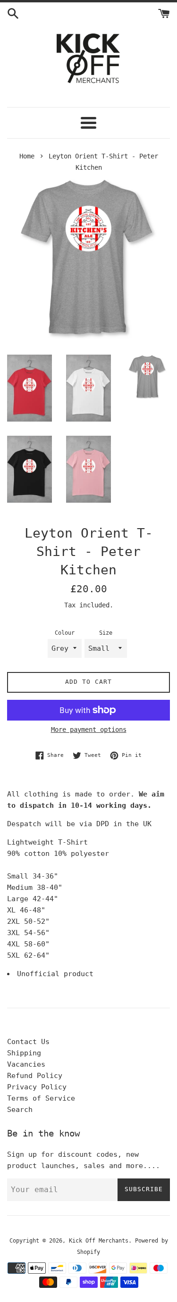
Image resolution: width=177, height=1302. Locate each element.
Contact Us (28, 1041)
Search (20, 1109)
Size (105, 633)
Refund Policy (34, 1075)
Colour (65, 633)
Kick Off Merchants (98, 1240)
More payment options (88, 729)
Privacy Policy (37, 1087)
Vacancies (26, 1064)
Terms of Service (41, 1098)
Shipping (24, 1053)
